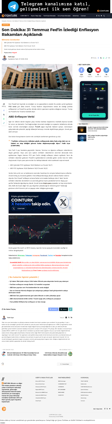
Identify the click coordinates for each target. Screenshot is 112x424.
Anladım (3, 423)
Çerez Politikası (62, 420)
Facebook (43, 255)
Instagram (36, 255)
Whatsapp (21, 255)
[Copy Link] (106, 58)
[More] (109, 58)
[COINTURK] (10, 15)
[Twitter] (99, 16)
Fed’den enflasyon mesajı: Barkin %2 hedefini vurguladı (30, 284)
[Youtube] (98, 72)
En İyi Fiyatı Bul (94, 115)
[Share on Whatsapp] (103, 58)
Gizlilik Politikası (76, 420)
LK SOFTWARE (59, 416)
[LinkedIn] (71, 318)
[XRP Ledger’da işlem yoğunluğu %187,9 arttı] (82, 138)
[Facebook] (97, 16)
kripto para (47, 183)
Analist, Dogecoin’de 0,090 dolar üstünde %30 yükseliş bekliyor (98, 128)
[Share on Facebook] (98, 58)
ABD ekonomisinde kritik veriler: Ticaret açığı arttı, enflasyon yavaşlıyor (35, 299)
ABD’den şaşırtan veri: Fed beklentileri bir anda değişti (29, 287)
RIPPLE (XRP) (91, 139)
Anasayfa (4, 21)
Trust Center (37, 270)
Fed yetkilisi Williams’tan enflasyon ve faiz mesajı (27, 302)
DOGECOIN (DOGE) (92, 130)
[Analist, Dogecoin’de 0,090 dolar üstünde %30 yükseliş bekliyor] (82, 129)
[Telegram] (101, 16)
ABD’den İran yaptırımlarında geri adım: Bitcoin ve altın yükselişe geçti (35, 296)
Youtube (58, 255)
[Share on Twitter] (101, 58)
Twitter (50, 255)
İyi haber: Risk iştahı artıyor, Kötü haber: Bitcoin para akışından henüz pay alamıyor (39, 281)
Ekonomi (9, 21)
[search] (104, 16)
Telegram (28, 255)
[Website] (66, 318)
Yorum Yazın (65, 364)
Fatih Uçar (11, 57)
